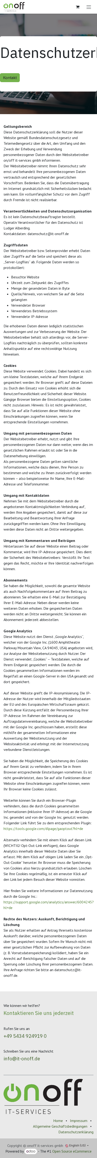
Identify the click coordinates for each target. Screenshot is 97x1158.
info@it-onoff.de (22, 1058)
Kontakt (10, 77)
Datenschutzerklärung (75, 1132)
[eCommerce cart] (77, 7)
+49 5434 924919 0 (25, 1036)
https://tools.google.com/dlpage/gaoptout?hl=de (43, 828)
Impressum (78, 1120)
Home (58, 1120)
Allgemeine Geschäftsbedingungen (60, 1126)
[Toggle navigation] (88, 7)
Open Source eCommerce (72, 1151)
